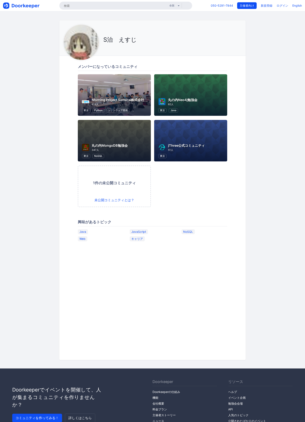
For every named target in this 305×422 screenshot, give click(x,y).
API (230, 409)
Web (82, 238)
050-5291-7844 (222, 5)
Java (173, 110)
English (297, 5)
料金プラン (159, 409)
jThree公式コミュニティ (186, 145)
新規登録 (266, 5)
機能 (155, 397)
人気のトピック (238, 415)
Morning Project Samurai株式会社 (118, 100)
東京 (86, 110)
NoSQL (98, 155)
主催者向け (247, 5)
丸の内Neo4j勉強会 (183, 100)
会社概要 (158, 403)
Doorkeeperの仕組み (166, 392)
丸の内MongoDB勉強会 (110, 145)
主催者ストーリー (164, 415)
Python (98, 110)
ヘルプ (232, 392)
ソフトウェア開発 (118, 110)
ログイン (282, 5)
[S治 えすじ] (104, 49)
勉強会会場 (235, 403)
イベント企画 (237, 397)
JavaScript (138, 231)
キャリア (137, 238)
